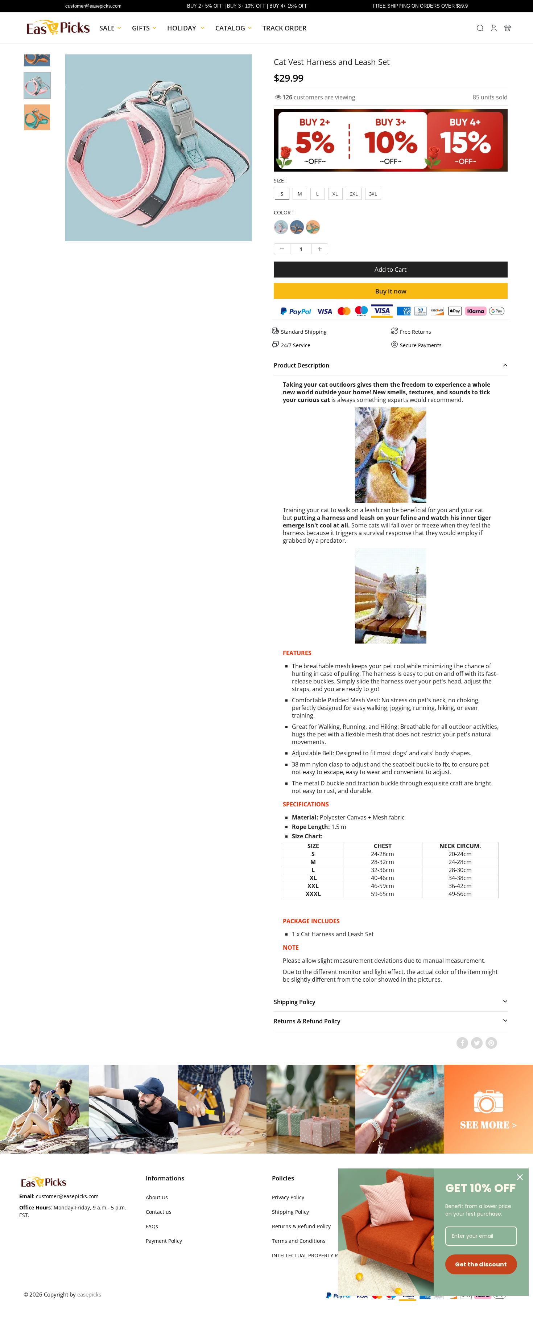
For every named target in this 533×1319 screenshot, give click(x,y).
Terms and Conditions (299, 1240)
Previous (38, 173)
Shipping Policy (290, 1211)
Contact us (159, 1211)
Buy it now (390, 291)
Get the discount (481, 1264)
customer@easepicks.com (93, 6)
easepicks (89, 1294)
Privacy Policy (288, 1197)
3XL (373, 193)
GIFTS (141, 28)
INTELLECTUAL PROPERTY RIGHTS (312, 1255)
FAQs (152, 1226)
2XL (354, 193)
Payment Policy (164, 1240)
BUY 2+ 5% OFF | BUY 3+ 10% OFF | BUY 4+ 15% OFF (247, 6)
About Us (157, 1197)
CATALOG (230, 28)
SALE (107, 28)
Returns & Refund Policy (301, 1226)
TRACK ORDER (285, 28)
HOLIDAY (182, 28)
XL (335, 193)
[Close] (520, 1177)
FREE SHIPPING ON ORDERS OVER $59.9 (420, 6)
